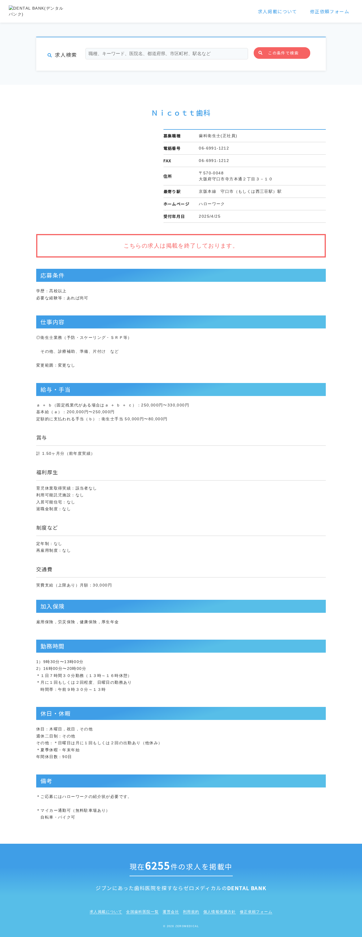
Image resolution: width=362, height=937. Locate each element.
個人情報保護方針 (219, 912)
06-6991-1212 (214, 148)
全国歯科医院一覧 (142, 912)
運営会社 (171, 912)
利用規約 (191, 912)
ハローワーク (212, 204)
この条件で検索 (283, 53)
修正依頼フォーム (329, 11)
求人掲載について (277, 11)
